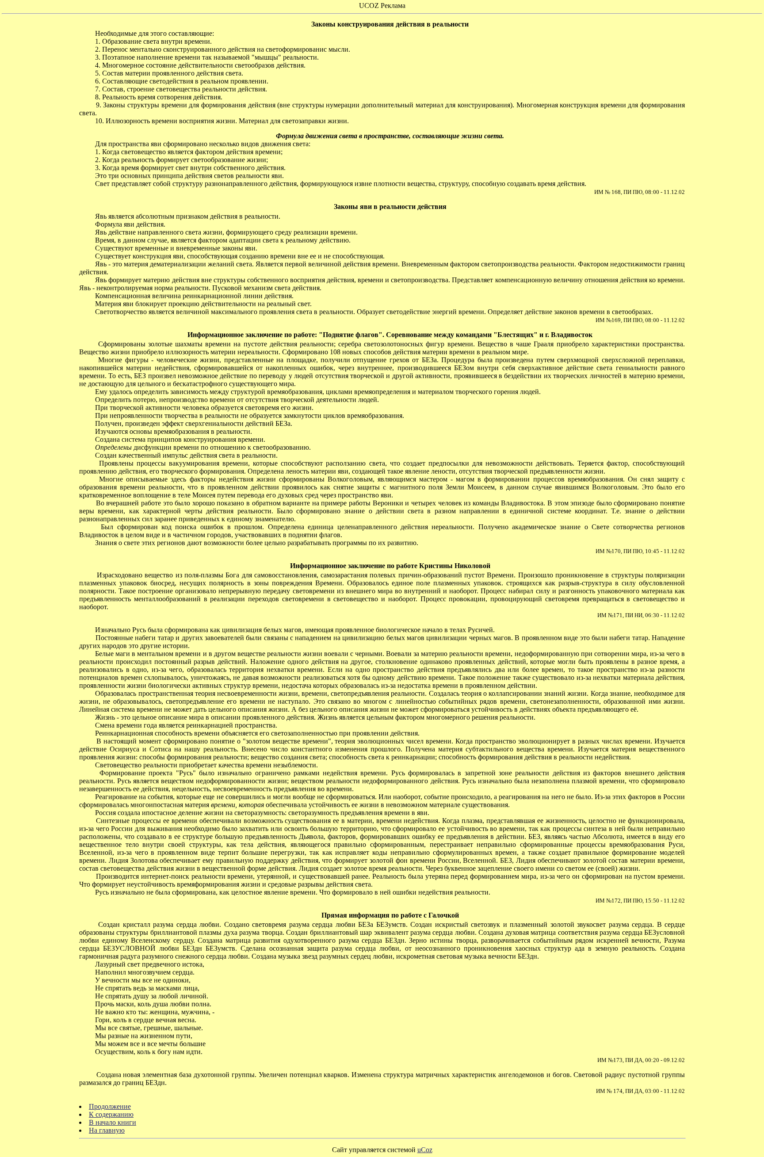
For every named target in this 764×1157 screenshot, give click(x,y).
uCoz (424, 1149)
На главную (107, 1130)
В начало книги (112, 1122)
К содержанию (111, 1114)
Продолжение (110, 1106)
